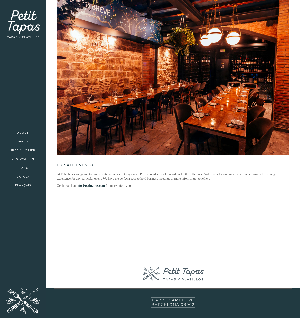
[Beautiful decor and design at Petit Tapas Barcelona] (87, 204)
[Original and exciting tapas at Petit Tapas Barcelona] (173, 223)
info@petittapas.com (91, 185)
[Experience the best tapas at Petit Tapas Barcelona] (258, 197)
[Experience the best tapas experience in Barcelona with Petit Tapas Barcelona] (173, 199)
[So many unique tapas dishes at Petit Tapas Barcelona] (87, 226)
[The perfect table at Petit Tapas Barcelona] (258, 226)
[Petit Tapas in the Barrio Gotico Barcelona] (258, 248)
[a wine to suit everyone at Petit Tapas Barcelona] (87, 197)
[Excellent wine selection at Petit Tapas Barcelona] (173, 216)
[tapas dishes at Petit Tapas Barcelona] (173, 250)
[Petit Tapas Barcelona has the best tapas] (173, 257)
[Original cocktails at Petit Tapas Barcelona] (173, 231)
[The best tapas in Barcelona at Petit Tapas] (87, 234)
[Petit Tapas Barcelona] (87, 212)
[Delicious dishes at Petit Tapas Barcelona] (173, 209)
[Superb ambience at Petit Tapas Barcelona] (87, 248)
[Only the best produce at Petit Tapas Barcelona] (258, 219)
